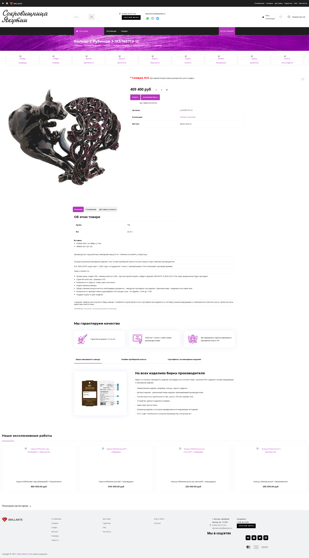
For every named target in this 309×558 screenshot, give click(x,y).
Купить (135, 97)
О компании (259, 3)
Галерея (269, 3)
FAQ (295, 3)
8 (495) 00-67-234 (129, 14)
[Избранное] (280, 17)
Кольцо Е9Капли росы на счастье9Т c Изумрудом (193, 482)
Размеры (55, 536)
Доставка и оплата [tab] (107, 209)
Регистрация (270, 19)
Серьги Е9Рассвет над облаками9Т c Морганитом (38, 482)
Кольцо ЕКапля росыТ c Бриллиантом (270, 482)
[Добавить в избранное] (303, 79)
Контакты (303, 3)
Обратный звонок (131, 17)
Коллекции (111, 31)
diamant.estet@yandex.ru (155, 14)
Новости (55, 540)
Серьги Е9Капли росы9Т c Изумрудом (116, 482)
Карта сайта (159, 519)
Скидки (124, 31)
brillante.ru (25, 554)
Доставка (279, 3)
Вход (267, 15)
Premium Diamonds (188, 117)
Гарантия (288, 3)
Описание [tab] (78, 209)
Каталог (157, 523)
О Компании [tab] (90, 209)
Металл (54, 531)
